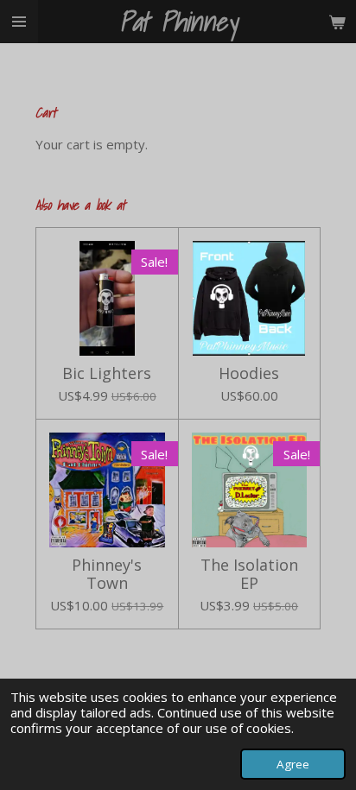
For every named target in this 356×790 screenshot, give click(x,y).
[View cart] (337, 21)
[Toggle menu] (19, 21)
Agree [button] (293, 764)
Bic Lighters (106, 373)
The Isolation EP (249, 574)
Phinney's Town (107, 574)
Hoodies (249, 373)
